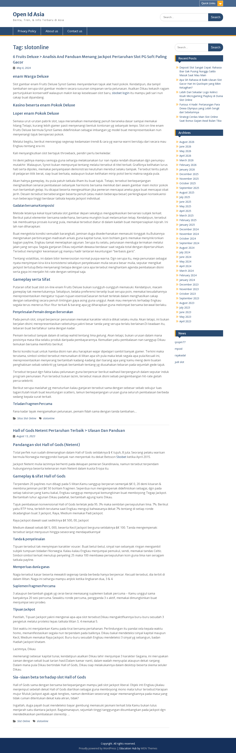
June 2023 (185, 312)
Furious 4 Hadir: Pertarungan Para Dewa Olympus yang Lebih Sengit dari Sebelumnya (199, 108)
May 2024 (185, 261)
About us (52, 31)
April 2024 (185, 266)
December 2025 (189, 174)
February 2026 (188, 165)
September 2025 (189, 188)
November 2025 (189, 178)
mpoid (178, 348)
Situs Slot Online (26, 418)
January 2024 (187, 280)
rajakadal (180, 355)
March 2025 (186, 215)
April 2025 (185, 211)
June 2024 (185, 257)
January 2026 (187, 169)
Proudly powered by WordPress (97, 748)
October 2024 (187, 238)
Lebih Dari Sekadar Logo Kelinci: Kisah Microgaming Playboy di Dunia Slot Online (201, 96)
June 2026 (185, 146)
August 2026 (186, 142)
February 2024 (188, 275)
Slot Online (23, 721)
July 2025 (184, 197)
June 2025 (185, 201)
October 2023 (187, 293)
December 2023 (189, 284)
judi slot (179, 362)
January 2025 (187, 224)
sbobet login (120, 93)
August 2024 (186, 247)
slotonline (49, 418)
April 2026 (185, 155)
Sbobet (121, 457)
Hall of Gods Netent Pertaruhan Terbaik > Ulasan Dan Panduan (69, 430)
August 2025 (186, 192)
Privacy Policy (27, 31)
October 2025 (187, 183)
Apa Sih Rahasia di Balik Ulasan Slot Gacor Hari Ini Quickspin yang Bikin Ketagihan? (200, 83)
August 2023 (186, 303)
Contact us (74, 31)
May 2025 (185, 206)
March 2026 (186, 160)
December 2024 (189, 229)
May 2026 (185, 151)
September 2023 (189, 298)
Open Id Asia (28, 14)
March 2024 (186, 270)
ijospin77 (180, 342)
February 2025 (188, 220)
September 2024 (189, 243)
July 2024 (184, 252)
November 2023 (189, 289)
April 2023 (185, 321)
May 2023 (185, 316)
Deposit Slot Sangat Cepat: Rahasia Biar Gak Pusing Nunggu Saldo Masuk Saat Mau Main (200, 71)
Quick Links (208, 3)
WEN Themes (149, 748)
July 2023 (184, 307)
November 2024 (189, 234)
